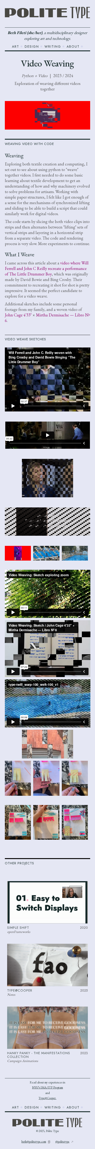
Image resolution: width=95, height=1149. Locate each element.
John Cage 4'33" (18, 315)
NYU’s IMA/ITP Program (47, 1087)
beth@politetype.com (33, 1141)
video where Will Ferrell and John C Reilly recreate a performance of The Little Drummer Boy (47, 268)
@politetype (62, 1141)
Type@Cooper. (47, 1098)
